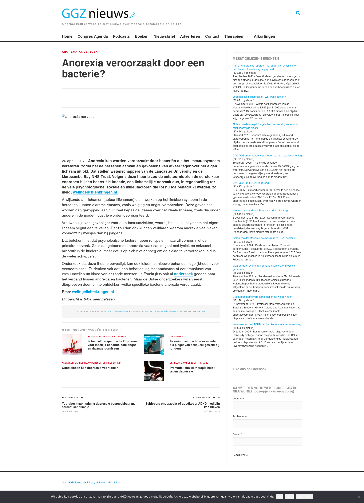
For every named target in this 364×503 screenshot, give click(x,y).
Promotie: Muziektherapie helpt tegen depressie (192, 369)
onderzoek (183, 273)
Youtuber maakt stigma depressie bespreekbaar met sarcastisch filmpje (99, 405)
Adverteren (190, 36)
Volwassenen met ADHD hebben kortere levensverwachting (267, 324)
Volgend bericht (205, 397)
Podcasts (121, 36)
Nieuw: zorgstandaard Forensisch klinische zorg (260, 210)
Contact (212, 36)
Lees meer (305, 496)
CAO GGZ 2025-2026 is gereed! (251, 182)
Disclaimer (115, 482)
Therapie (121, 337)
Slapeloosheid (112, 363)
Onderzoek (88, 51)
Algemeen (68, 363)
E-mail (237, 434)
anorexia (150, 311)
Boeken (142, 36)
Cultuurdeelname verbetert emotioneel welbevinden (262, 296)
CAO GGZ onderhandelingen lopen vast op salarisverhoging (267, 155)
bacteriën (163, 311)
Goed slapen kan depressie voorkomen (90, 368)
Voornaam (239, 398)
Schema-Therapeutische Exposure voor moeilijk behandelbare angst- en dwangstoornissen (112, 344)
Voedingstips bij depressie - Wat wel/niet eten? (259, 96)
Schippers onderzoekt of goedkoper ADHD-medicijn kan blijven (183, 405)
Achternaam (240, 416)
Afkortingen (264, 36)
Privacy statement (97, 482)
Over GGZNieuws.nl (73, 482)
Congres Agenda (93, 36)
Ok (279, 496)
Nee (289, 496)
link (203, 311)
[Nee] (359, 497)
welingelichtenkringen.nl (95, 192)
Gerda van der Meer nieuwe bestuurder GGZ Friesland (264, 238)
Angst (91, 337)
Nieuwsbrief (164, 36)
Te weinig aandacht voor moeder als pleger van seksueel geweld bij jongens (194, 344)
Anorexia (70, 51)
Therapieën (234, 36)
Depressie (81, 363)
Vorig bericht (75, 397)
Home (67, 36)
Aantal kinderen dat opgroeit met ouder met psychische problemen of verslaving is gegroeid (264, 67)
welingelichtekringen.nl (93, 291)
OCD (98, 337)
